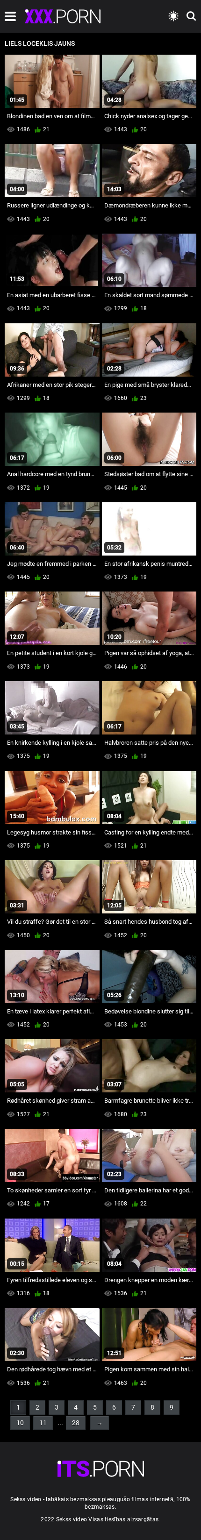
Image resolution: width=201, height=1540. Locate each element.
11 (43, 1422)
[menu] (10, 16)
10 (20, 1422)
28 (75, 1422)
